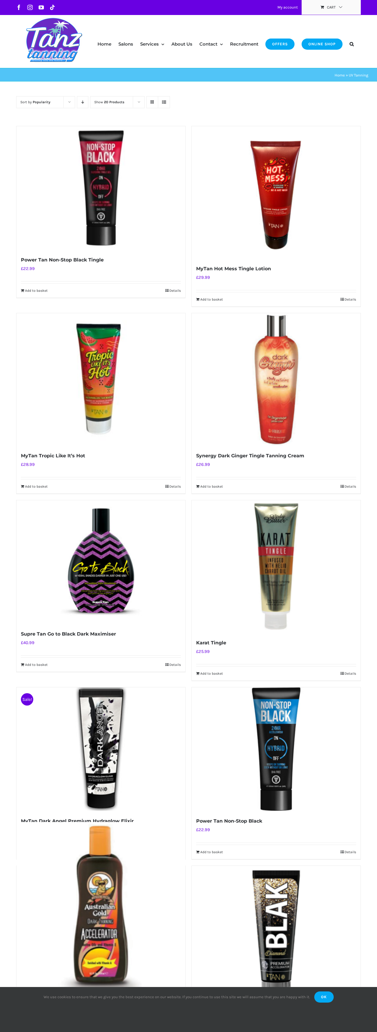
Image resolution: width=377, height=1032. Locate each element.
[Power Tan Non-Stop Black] (276, 749)
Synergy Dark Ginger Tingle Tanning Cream (250, 456)
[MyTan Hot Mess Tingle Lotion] (276, 192)
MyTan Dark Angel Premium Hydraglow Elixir (77, 821)
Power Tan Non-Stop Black (229, 821)
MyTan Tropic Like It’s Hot (53, 456)
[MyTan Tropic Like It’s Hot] (100, 379)
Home (340, 75)
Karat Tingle (211, 643)
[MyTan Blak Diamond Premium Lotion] (276, 932)
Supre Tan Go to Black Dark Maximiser (68, 634)
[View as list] (164, 102)
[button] (352, 38)
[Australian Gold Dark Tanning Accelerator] (100, 906)
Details (175, 291)
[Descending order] (82, 102)
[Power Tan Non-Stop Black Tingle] (100, 188)
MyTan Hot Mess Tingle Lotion (233, 268)
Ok (324, 997)
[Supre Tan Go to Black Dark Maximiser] (100, 562)
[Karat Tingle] (276, 566)
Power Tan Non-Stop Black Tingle (62, 260)
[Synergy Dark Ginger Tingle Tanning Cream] (276, 379)
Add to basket (36, 291)
